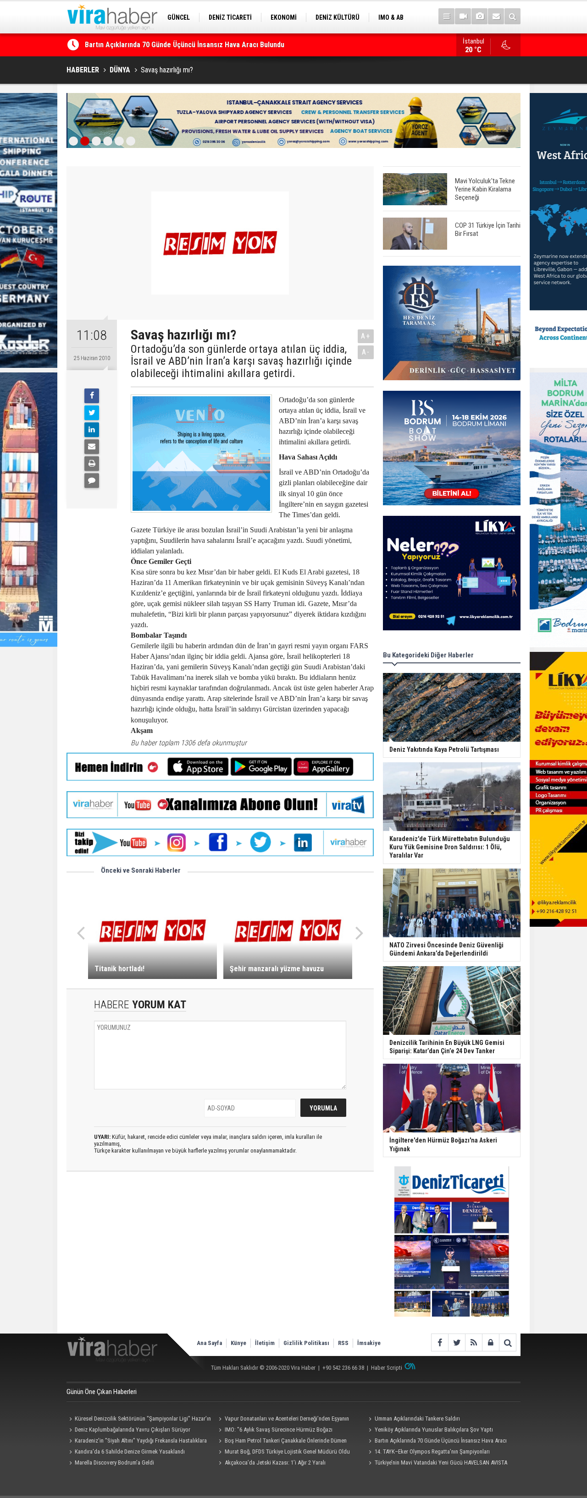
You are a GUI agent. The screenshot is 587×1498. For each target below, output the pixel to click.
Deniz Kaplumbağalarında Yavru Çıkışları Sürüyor (132, 1429)
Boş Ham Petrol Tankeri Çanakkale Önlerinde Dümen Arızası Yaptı (281, 1441)
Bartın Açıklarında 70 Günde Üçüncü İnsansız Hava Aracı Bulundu (436, 1441)
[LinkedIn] (91, 429)
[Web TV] (463, 16)
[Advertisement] (220, 1260)
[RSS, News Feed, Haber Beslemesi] (473, 1342)
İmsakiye (369, 1342)
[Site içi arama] (512, 16)
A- (366, 352)
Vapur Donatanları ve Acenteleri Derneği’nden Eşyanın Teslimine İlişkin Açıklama (282, 1419)
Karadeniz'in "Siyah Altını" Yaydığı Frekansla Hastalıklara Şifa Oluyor (136, 1441)
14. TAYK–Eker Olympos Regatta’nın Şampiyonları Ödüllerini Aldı (427, 1452)
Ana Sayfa (209, 1342)
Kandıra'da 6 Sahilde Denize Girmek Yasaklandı (157, 44)
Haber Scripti (386, 1367)
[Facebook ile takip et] (439, 1342)
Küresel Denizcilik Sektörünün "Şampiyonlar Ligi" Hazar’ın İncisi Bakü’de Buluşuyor (138, 1419)
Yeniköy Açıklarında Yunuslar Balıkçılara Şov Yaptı (434, 1429)
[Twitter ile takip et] (456, 1342)
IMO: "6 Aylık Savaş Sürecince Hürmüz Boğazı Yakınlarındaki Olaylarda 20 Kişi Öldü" (274, 1430)
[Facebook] (91, 395)
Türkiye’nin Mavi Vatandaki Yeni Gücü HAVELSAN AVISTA (441, 1462)
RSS (343, 1342)
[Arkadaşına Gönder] (91, 446)
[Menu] (446, 16)
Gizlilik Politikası (306, 1342)
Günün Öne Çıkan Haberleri (101, 1392)
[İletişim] (496, 16)
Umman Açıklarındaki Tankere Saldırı (417, 1418)
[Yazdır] (91, 463)
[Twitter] (91, 412)
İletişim (265, 1342)
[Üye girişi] (490, 1342)
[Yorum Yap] (91, 480)
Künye (238, 1342)
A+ (366, 336)
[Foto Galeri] (479, 16)
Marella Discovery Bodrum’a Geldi (114, 1462)
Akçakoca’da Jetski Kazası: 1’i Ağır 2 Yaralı (275, 1462)
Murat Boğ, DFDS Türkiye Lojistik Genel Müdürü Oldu (287, 1451)
